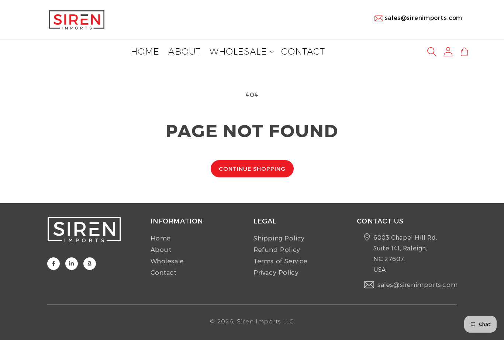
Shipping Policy (279, 238)
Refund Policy (276, 249)
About (161, 249)
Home (161, 238)
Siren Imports (259, 321)
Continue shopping (252, 168)
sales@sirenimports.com (423, 17)
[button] (241, 52)
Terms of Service (280, 260)
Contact (164, 272)
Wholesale (167, 260)
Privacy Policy (275, 272)
